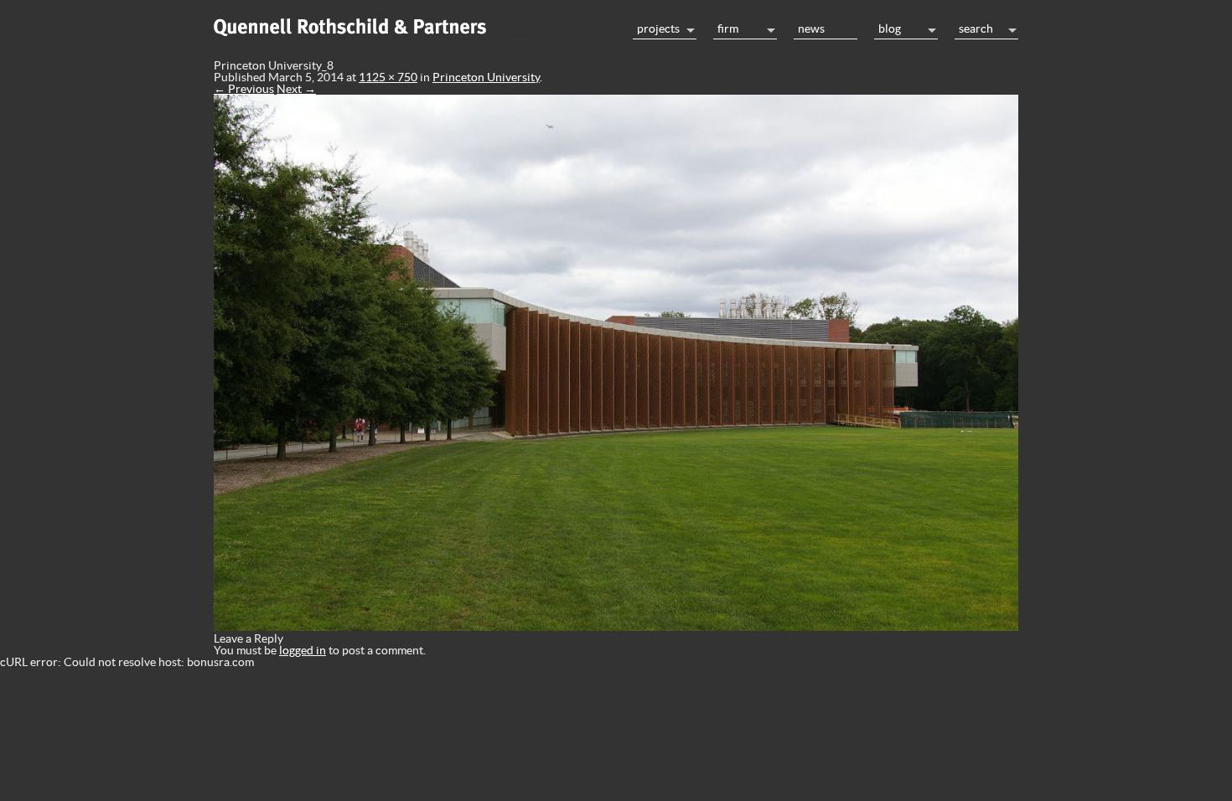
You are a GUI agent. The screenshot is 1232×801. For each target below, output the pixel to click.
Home (415, 24)
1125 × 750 (388, 77)
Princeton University (486, 77)
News (811, 28)
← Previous (244, 89)
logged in (302, 650)
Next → (296, 89)
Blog (889, 28)
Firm (727, 28)
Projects (658, 28)
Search (976, 28)
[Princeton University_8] (616, 626)
